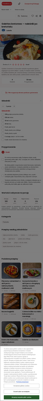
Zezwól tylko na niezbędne (21, 391)
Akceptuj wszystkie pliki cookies (21, 397)
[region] (21, 373)
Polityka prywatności (22, 382)
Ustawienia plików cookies (21, 386)
